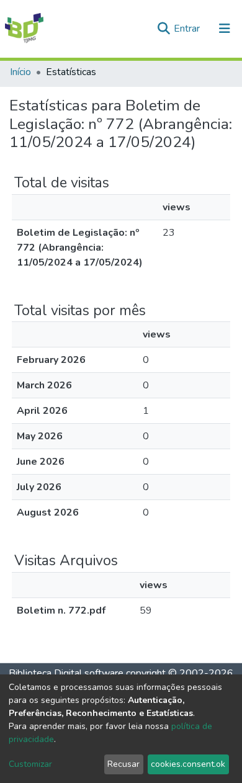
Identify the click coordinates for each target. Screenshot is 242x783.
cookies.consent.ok (188, 764)
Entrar (188, 28)
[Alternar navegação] (224, 28)
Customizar (30, 764)
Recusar (123, 764)
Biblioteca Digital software (66, 673)
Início (20, 72)
